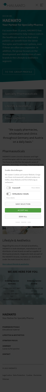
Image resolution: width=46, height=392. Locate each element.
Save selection (23, 204)
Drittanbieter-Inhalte (20, 194)
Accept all (23, 210)
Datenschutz (23, 222)
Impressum (17, 222)
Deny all (23, 216)
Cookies (29, 222)
